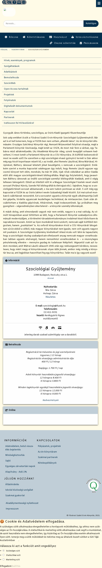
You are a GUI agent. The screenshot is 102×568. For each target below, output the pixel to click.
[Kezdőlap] (8, 12)
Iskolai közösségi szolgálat (19, 490)
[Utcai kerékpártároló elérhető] (53, 328)
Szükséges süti (13, 551)
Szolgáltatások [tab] (12, 66)
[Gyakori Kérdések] (14, 2)
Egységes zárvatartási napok (20, 466)
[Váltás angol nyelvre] (23, 2)
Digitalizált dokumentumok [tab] (18, 106)
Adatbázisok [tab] (10, 71)
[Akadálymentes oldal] (9, 2)
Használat (60, 37)
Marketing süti (13, 560)
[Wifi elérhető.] (41, 328)
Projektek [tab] (9, 94)
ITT (16, 540)
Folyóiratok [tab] (10, 100)
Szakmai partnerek (48, 457)
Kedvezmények (50, 400)
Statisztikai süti (13, 555)
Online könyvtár (65, 43)
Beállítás (15, 566)
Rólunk (13, 37)
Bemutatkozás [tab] (11, 77)
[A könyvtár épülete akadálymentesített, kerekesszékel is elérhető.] (47, 328)
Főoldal (4, 50)
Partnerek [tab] (9, 117)
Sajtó (8, 460)
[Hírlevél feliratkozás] (19, 2)
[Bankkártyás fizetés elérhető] (60, 328)
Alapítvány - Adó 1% (16, 472)
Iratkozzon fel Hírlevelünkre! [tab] (19, 123)
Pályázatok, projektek (49, 446)
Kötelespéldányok (47, 463)
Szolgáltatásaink (87, 37)
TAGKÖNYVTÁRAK (17, 50)
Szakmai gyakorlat (15, 495)
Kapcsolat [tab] (9, 111)
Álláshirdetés (12, 484)
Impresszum (12, 508)
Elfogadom (5, 566)
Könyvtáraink (36, 37)
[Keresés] (4, 2)
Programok (91, 43)
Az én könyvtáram (47, 451)
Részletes (51, 297)
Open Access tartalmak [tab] (16, 89)
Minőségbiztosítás (15, 455)
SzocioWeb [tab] (10, 83)
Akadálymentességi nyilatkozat (22, 503)
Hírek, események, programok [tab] (19, 60)
